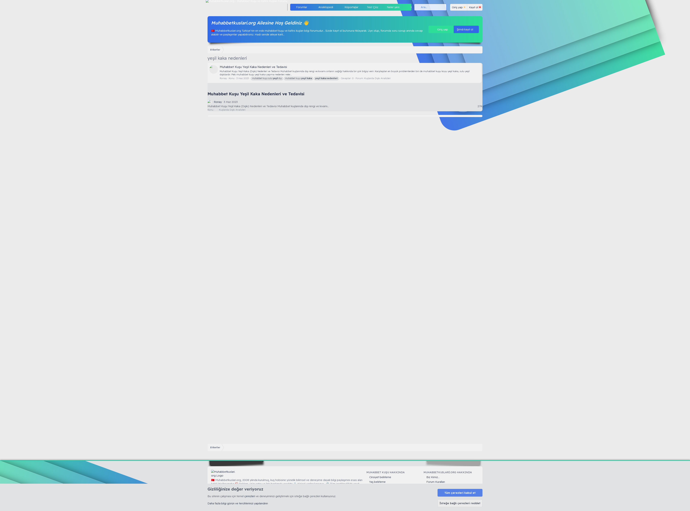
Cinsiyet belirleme (380, 477)
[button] (309, 7)
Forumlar (301, 7)
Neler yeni (393, 7)
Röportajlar (351, 7)
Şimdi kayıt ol (465, 29)
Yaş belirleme (377, 481)
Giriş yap (442, 29)
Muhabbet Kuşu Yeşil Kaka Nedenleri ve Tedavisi (253, 67)
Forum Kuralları (435, 481)
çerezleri (249, 496)
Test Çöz (372, 7)
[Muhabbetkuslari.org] (223, 473)
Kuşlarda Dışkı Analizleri (377, 78)
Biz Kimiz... (433, 477)
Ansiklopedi (325, 7)
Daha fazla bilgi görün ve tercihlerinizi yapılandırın (238, 503)
